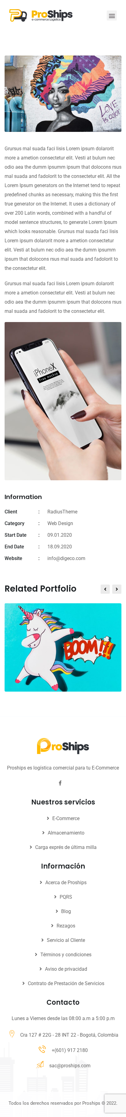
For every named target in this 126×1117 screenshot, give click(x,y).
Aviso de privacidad (66, 969)
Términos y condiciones (65, 955)
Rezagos (66, 926)
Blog (66, 911)
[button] (112, 15)
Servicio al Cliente (66, 940)
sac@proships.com (70, 1066)
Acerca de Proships (66, 882)
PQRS (66, 897)
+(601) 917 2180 (70, 1050)
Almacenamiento (66, 833)
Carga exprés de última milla (66, 847)
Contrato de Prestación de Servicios (66, 983)
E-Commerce (66, 818)
